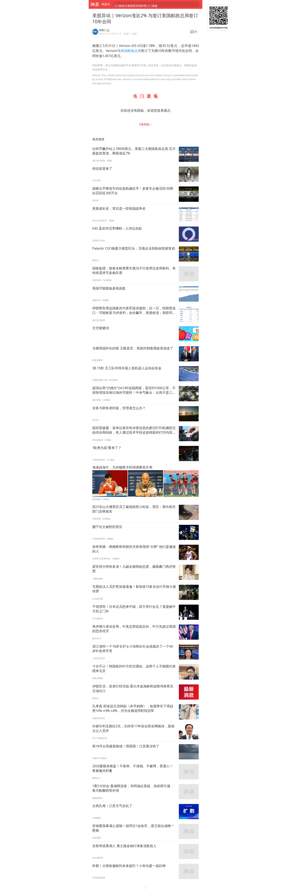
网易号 (106, 4)
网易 (95, 4)
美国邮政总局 (131, 50)
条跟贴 (144, 124)
